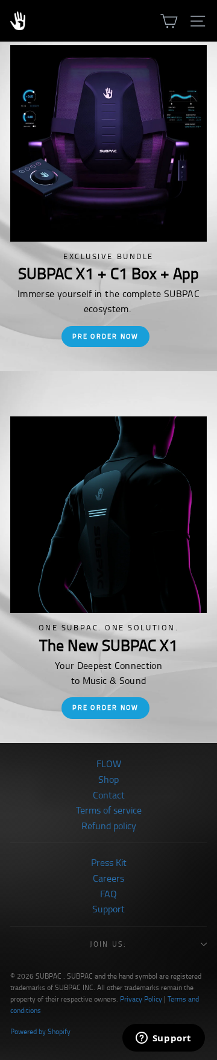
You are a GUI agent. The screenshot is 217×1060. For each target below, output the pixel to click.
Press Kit (109, 863)
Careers (108, 878)
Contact (109, 795)
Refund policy (108, 826)
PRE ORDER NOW (105, 336)
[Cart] (169, 20)
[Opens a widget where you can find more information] (163, 1039)
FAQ (108, 894)
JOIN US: (108, 944)
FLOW (108, 764)
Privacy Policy (141, 999)
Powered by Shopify (40, 1032)
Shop (108, 780)
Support (108, 909)
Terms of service (109, 810)
